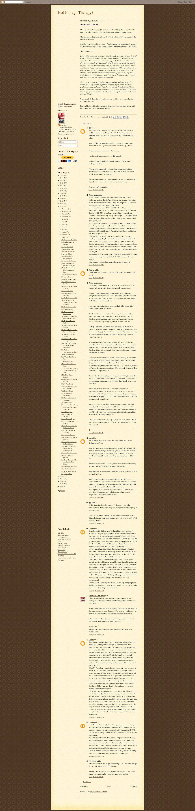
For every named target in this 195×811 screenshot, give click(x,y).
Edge (59, 541)
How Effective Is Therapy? (66, 415)
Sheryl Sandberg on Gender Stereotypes (68, 264)
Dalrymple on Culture (68, 435)
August (64, 219)
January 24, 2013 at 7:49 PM (96, 433)
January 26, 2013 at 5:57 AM (96, 756)
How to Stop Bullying (68, 419)
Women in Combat (67, 277)
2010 (62, 481)
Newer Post (84, 786)
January (64, 237)
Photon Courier (62, 552)
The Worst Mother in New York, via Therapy (69, 331)
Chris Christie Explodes (68, 469)
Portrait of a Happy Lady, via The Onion (69, 387)
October (64, 214)
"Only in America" (67, 247)
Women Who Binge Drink (69, 405)
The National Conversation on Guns (69, 351)
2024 (62, 178)
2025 (62, 175)
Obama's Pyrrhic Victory (69, 453)
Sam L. (91, 270)
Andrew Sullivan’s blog (96, 44)
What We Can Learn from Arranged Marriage (69, 340)
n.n (90, 438)
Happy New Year (66, 474)
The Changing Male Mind (69, 240)
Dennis (91, 528)
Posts (62, 142)
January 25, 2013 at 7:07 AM (96, 591)
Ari (90, 502)
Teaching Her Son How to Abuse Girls (69, 408)
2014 (62, 204)
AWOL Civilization (63, 535)
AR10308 (61, 533)
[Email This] (114, 117)
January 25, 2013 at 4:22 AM (96, 523)
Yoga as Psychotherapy (68, 261)
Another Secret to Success (69, 274)
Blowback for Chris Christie (67, 456)
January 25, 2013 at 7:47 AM (96, 634)
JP (90, 127)
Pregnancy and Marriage (69, 466)
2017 (62, 196)
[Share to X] (121, 117)
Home (109, 786)
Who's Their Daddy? (67, 384)
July (63, 222)
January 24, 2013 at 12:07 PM (96, 265)
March (64, 232)
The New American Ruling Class (67, 313)
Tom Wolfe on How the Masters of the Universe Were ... (68, 448)
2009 (62, 484)
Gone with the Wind (67, 249)
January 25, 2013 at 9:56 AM (96, 717)
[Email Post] (110, 117)
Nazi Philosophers (66, 412)
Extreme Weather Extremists (66, 394)
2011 (62, 479)
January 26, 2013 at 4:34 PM (96, 777)
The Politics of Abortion (68, 307)
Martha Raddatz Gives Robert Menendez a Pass (68, 270)
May (63, 227)
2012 (62, 476)
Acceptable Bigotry (67, 402)
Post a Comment (87, 782)
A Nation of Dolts (66, 361)
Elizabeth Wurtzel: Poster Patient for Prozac (69, 427)
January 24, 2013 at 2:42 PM (96, 278)
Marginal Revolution (64, 545)
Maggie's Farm (62, 543)
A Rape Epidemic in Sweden (67, 243)
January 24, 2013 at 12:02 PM (96, 190)
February (65, 234)
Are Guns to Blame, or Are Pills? (68, 431)
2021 (62, 186)
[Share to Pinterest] (127, 117)
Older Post (133, 786)
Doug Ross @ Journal (64, 539)
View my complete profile (66, 134)
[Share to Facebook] (124, 117)
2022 (62, 183)
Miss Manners (62, 548)
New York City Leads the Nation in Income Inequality (69, 345)
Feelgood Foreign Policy (69, 279)
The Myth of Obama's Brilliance (68, 322)
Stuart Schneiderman (66, 126)
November (65, 211)
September (65, 216)
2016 (62, 198)
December (65, 209)
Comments (64, 146)
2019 (62, 191)
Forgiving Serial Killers (68, 471)
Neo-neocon (61, 550)
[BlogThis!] (117, 117)
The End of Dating (67, 391)
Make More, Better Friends (67, 376)
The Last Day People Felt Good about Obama (69, 317)
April (63, 229)
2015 (62, 201)
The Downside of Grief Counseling (68, 399)
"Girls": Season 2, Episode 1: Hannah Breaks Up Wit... (69, 370)
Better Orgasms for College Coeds (67, 257)
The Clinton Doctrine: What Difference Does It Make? (69, 302)
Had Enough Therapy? (75, 12)
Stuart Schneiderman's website (67, 558)
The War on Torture (67, 354)
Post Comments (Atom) (98, 791)
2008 (62, 486)
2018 (62, 193)
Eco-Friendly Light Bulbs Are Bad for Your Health (69, 462)
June (63, 224)
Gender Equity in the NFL (69, 298)
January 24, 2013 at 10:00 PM (96, 497)
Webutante (61, 560)
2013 (62, 206)
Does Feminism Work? (68, 251)
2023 (62, 180)
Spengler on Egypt (67, 309)
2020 (62, 188)
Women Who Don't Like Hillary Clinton (69, 443)
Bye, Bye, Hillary (66, 254)
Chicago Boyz (62, 537)
